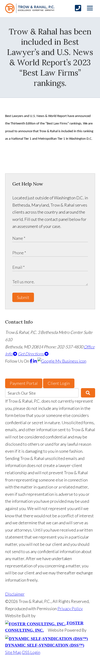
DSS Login (31, 652)
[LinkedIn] (35, 361)
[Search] (88, 392)
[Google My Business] (61, 361)
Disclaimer (15, 594)
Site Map (13, 652)
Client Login (59, 383)
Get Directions (31, 353)
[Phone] (78, 8)
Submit (23, 297)
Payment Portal (24, 383)
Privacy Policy (70, 608)
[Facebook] (31, 361)
